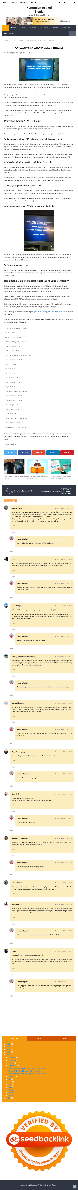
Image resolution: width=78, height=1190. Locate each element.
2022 (8, 1055)
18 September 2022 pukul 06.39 (63, 862)
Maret (10, 1090)
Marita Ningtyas (18, 703)
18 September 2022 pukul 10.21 (63, 818)
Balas (13, 525)
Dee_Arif (15, 794)
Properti (55, 28)
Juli (9, 1079)
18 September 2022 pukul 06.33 (63, 636)
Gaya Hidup (44, 28)
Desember (12, 1058)
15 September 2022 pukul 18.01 (63, 656)
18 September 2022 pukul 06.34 (63, 683)
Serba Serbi (66, 28)
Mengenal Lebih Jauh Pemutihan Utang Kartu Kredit (15, 477)
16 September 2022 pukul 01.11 (63, 951)
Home (5, 2)
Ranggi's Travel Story (20, 838)
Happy (14, 951)
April (10, 1087)
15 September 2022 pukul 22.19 (63, 838)
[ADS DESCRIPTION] (39, 21)
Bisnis (23, 28)
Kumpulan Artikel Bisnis (38, 1185)
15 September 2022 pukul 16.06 (63, 606)
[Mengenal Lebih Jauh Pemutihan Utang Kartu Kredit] (15, 466)
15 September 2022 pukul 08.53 (63, 508)
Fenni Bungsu (17, 606)
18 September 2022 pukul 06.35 (63, 729)
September (12, 1066)
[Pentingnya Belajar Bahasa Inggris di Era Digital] (38, 466)
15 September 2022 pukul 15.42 (63, 559)
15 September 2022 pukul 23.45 (63, 883)
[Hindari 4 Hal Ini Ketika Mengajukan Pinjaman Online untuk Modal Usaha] (62, 466)
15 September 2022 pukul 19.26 (63, 703)
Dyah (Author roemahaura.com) (24, 657)
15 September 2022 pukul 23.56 (63, 904)
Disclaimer (23, 2)
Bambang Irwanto (18, 508)
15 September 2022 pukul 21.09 (63, 752)
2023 (8, 1052)
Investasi (33, 28)
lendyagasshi (17, 905)
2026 (8, 1044)
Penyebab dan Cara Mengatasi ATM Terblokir (24, 1071)
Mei (10, 1085)
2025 (8, 1047)
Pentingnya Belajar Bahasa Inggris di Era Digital (37, 477)
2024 (8, 1049)
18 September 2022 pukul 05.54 (63, 539)
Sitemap (33, 2)
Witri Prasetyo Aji (18, 752)
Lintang (14, 559)
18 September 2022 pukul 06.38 (63, 931)
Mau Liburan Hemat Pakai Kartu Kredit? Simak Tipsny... (27, 1068)
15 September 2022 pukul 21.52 (63, 794)
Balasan (13, 532)
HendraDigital (22, 539)
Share (26, 453)
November (12, 1060)
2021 (8, 1098)
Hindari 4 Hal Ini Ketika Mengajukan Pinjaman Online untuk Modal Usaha (61, 477)
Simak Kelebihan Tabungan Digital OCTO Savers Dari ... (27, 1074)
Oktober (11, 1063)
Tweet (12, 453)
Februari (11, 1093)
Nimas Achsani (17, 883)
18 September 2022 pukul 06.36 (63, 774)
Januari (11, 1095)
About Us (14, 2)
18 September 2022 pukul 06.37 (63, 981)
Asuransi (14, 28)
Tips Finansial (9, 33)
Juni (10, 1082)
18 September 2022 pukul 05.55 (63, 583)
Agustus (11, 1076)
